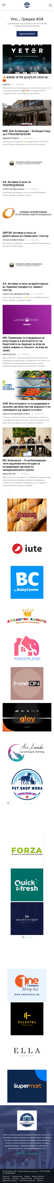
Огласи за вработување (13, 189)
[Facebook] (26, 1160)
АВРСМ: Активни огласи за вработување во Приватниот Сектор (25, 234)
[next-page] (8, 491)
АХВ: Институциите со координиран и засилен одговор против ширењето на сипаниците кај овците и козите (26, 406)
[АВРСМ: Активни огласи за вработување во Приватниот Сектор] (27, 214)
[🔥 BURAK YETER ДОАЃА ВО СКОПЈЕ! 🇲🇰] (27, 59)
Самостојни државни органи (16, 294)
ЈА (13, 85)
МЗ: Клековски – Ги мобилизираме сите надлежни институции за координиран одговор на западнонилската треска (24, 465)
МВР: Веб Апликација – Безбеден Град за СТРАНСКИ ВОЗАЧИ (26, 132)
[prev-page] (4, 491)
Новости (6, 84)
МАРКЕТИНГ (32, 1154)
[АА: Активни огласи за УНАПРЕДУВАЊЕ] (27, 163)
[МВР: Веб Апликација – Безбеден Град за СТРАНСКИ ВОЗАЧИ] (27, 112)
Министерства (9, 354)
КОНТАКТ (21, 1154)
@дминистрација (11, 138)
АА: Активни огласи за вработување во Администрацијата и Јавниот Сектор (25, 287)
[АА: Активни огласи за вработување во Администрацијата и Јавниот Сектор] (27, 265)
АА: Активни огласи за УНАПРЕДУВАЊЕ (17, 183)
